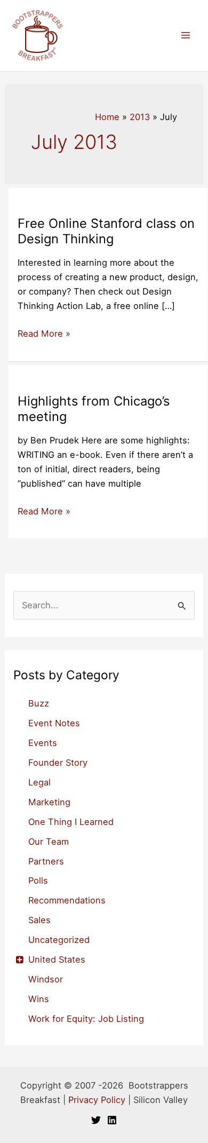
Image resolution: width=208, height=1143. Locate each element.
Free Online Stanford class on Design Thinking (106, 231)
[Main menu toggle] (185, 35)
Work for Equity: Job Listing (86, 1018)
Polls (38, 880)
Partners (46, 861)
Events (42, 742)
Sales (39, 920)
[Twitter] (96, 1120)
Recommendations (67, 900)
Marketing (49, 802)
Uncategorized (59, 939)
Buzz (38, 703)
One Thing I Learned (71, 821)
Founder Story (57, 762)
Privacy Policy (96, 1099)
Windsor (45, 979)
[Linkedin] (112, 1120)
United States (56, 959)
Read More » (44, 334)
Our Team (48, 841)
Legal (39, 782)
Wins (38, 999)
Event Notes (54, 723)
